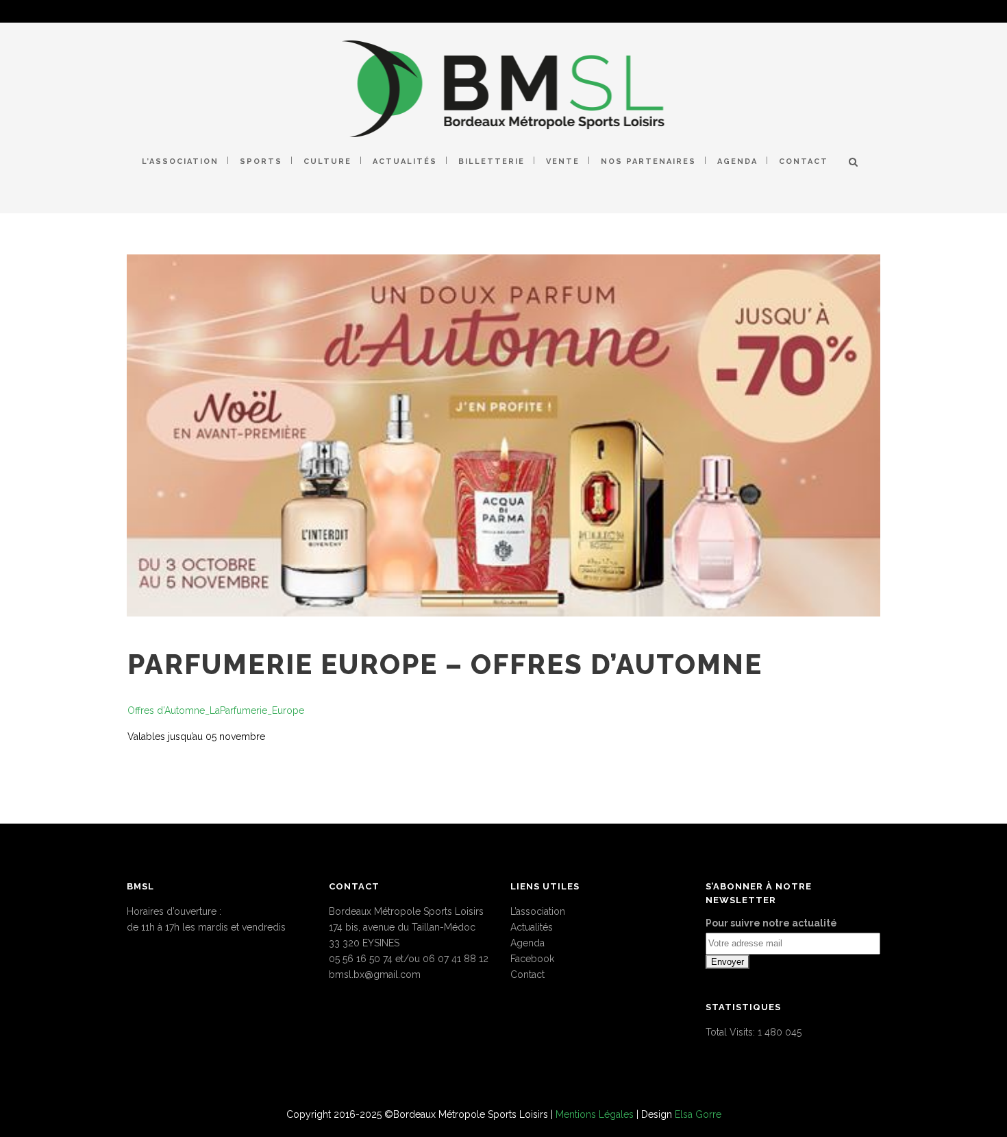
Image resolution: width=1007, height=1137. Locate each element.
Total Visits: (732, 1032)
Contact (527, 974)
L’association (537, 911)
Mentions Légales (595, 1114)
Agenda (527, 942)
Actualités (531, 927)
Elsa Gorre (698, 1114)
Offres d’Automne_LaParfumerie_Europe (215, 710)
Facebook (532, 958)
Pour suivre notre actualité (771, 923)
